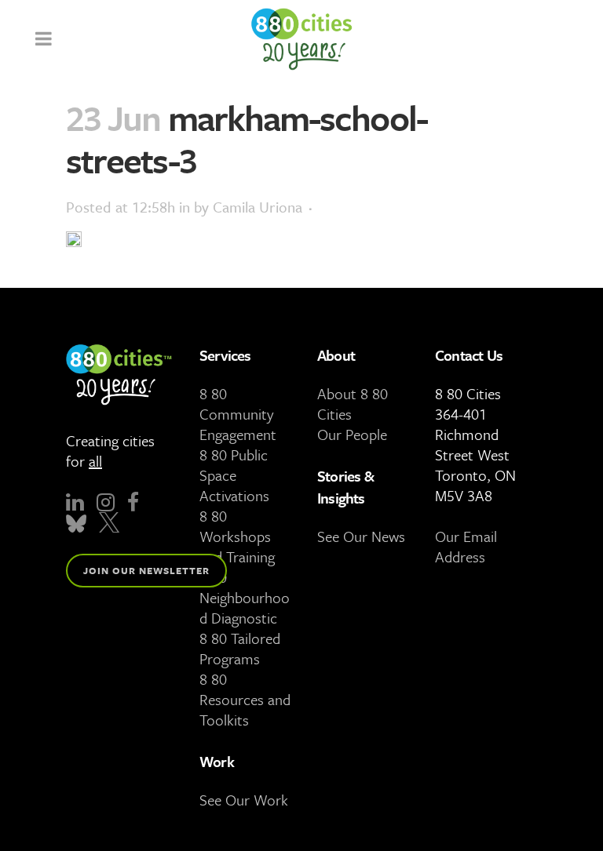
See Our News (361, 536)
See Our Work (243, 799)
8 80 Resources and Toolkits (245, 699)
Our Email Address (466, 546)
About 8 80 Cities (352, 403)
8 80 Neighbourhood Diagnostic (244, 597)
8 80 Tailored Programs (239, 648)
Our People (352, 434)
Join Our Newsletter (146, 570)
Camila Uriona (257, 206)
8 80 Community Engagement (237, 414)
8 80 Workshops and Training (237, 536)
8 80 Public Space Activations (234, 475)
